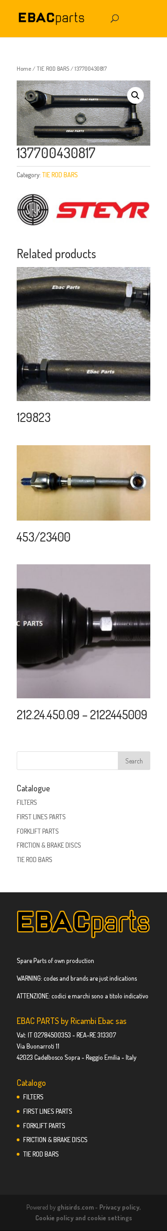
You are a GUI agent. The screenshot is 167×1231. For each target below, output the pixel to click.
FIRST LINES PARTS (41, 817)
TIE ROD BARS (53, 68)
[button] (135, 95)
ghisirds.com (75, 1207)
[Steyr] (83, 210)
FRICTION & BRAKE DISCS (49, 845)
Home (24, 68)
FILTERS (27, 802)
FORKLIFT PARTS (38, 831)
